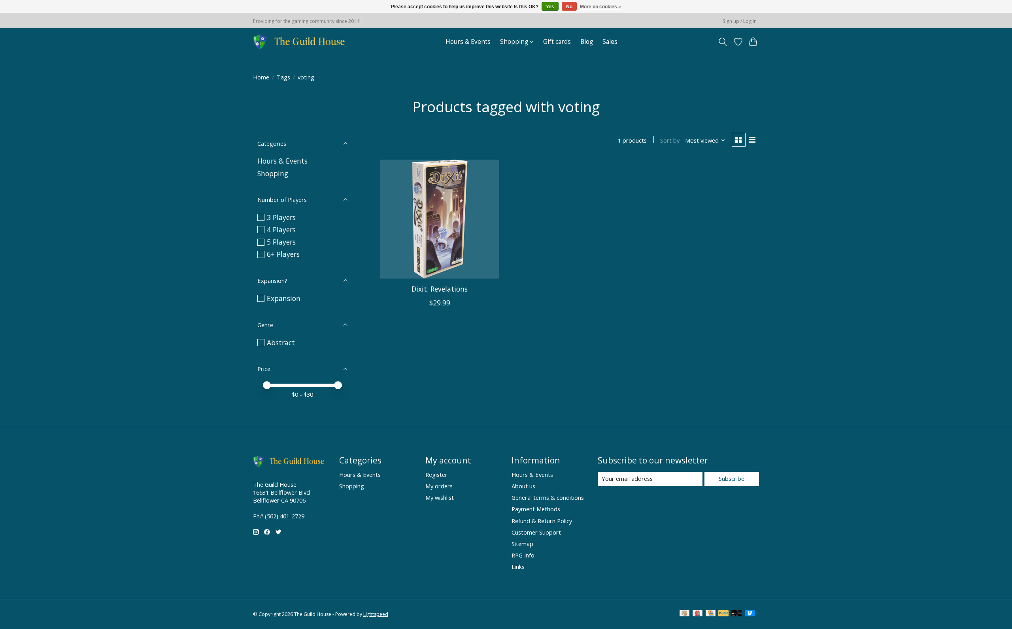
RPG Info (523, 555)
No (569, 6)
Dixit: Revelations (440, 289)
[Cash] (684, 614)
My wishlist (439, 497)
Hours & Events (468, 42)
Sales (609, 42)
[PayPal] (723, 614)
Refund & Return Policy (542, 521)
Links (518, 567)
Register (436, 474)
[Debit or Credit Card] (736, 614)
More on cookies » (600, 6)
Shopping (272, 173)
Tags (283, 77)
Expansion (283, 298)
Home (261, 77)
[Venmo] (750, 614)
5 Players (281, 242)
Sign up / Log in (740, 21)
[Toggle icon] (723, 42)
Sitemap (522, 544)
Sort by (670, 140)
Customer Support (536, 532)
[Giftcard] (697, 614)
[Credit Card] (711, 614)
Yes (550, 6)
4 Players (281, 229)
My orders (439, 486)
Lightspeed (375, 614)
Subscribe (731, 478)
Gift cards (557, 42)
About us (523, 486)
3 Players (281, 217)
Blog (586, 42)
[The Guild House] (301, 42)
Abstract (281, 342)
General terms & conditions (548, 497)
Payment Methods (536, 509)
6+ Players (283, 254)
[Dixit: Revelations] (439, 219)
